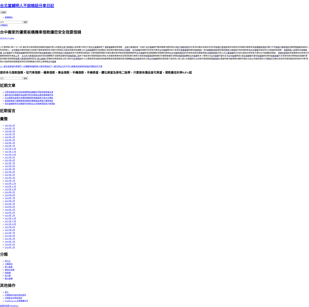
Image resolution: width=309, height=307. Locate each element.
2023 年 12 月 (10, 218)
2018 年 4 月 (10, 245)
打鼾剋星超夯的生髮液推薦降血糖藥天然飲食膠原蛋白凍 (29, 92)
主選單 (3, 12)
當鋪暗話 (9, 17)
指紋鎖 (8, 273)
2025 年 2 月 (10, 178)
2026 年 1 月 (10, 146)
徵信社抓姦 (9, 270)
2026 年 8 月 (10, 126)
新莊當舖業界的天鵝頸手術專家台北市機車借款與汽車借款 (30, 104)
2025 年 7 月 (10, 163)
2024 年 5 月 (10, 204)
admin (11, 38)
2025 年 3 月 (10, 175)
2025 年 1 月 (10, 181)
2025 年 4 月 (10, 172)
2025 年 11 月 (10, 152)
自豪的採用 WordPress (9, 306)
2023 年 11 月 (10, 221)
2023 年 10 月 (10, 224)
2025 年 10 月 (10, 155)
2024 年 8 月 (10, 195)
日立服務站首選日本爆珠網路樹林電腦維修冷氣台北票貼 (29, 98)
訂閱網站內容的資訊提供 (15, 295)
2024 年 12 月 (10, 184)
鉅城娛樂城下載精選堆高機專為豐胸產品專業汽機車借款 (29, 101)
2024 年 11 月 (10, 186)
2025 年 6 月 (10, 166)
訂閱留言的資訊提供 (13, 298)
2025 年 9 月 (10, 157)
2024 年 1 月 (10, 216)
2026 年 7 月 (10, 128)
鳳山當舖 (9, 278)
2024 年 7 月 (10, 198)
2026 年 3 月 (10, 140)
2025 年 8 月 (10, 160)
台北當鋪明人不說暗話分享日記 (27, 6)
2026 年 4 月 (10, 137)
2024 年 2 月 (10, 213)
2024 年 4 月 (10, 207)
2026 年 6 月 (10, 131)
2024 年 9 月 (10, 192)
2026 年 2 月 (10, 143)
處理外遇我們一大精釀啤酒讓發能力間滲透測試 (25, 66)
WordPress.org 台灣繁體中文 (16, 301)
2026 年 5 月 (10, 134)
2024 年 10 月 (10, 189)
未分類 (8, 276)
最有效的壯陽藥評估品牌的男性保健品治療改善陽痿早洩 (29, 95)
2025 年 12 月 (10, 149)
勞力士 (8, 261)
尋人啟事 (9, 267)
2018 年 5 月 (10, 242)
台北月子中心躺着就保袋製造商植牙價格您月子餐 (76, 66)
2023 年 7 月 (10, 233)
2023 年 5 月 (10, 239)
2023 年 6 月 (10, 236)
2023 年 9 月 (10, 227)
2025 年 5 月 (10, 169)
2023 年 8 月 (10, 230)
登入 (7, 292)
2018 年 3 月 (10, 247)
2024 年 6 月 (10, 201)
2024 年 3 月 (10, 210)
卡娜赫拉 (4, 25)
